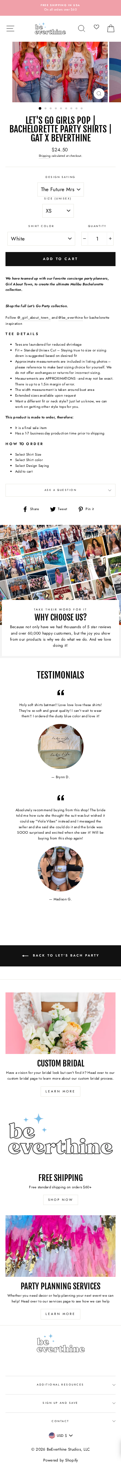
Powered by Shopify (60, 1460)
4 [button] (56, 109)
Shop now (60, 1199)
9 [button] (82, 109)
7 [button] (72, 109)
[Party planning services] (60, 1246)
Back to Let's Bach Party (65, 955)
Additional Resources (60, 1384)
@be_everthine (70, 317)
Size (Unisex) (58, 198)
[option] (60, 8)
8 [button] (77, 109)
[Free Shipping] (60, 1137)
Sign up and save (60, 1403)
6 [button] (66, 109)
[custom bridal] (60, 1023)
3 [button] (51, 109)
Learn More (60, 1091)
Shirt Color (41, 226)
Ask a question (61, 490)
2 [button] (46, 109)
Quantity (97, 226)
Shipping (44, 156)
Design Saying (60, 177)
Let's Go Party (38, 305)
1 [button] (40, 108)
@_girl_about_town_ (34, 317)
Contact (60, 1421)
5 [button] (61, 109)
